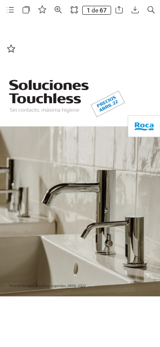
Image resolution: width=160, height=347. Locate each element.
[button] (10, 10)
